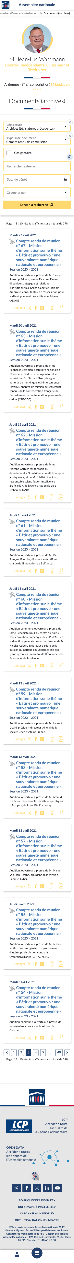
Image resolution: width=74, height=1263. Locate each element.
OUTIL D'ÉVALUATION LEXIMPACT (36, 1220)
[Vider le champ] (70, 122)
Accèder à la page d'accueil (5, 5)
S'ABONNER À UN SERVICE (36, 1213)
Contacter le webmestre (19, 1234)
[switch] (8, 153)
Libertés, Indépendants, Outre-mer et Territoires (37, 67)
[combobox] (37, 127)
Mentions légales (14, 1230)
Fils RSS (39, 1234)
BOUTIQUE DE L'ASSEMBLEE (36, 1200)
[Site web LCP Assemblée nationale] (37, 1126)
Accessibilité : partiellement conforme (47, 1230)
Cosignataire (22, 152)
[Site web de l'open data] (37, 1153)
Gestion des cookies (57, 1234)
